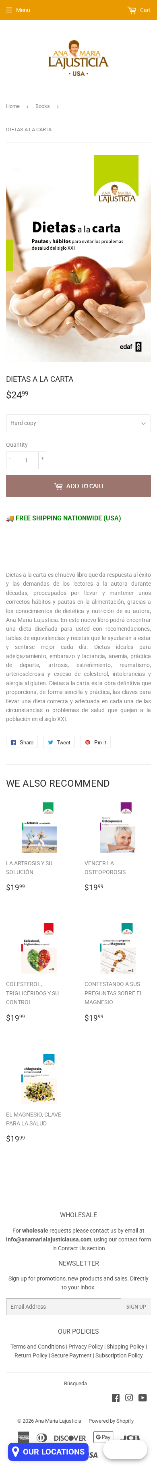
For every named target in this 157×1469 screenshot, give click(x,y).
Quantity (17, 444)
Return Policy (31, 1355)
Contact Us (72, 1248)
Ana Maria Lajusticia (58, 1421)
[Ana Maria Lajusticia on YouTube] (142, 1399)
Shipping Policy (126, 1346)
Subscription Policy (119, 1355)
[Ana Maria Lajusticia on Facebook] (116, 1399)
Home (13, 106)
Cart (145, 10)
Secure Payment (72, 1355)
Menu (23, 10)
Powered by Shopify (111, 1421)
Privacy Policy (85, 1346)
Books (42, 106)
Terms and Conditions (37, 1346)
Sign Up (136, 1307)
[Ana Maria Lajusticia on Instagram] (129, 1399)
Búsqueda (75, 1383)
